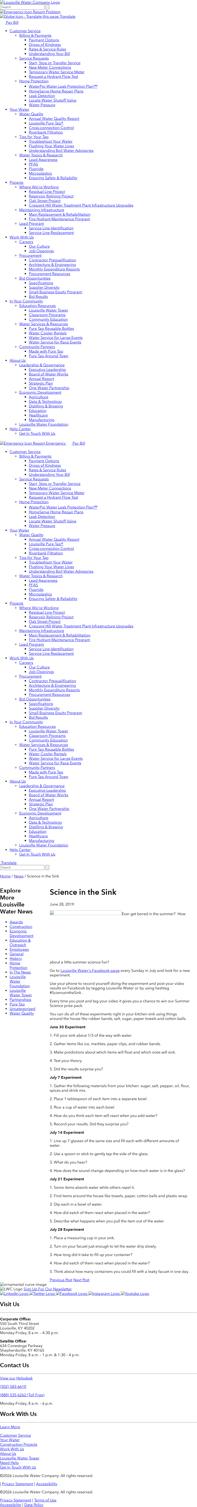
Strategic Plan (41, 383)
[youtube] (135, 1293)
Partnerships (20, 999)
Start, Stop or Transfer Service (54, 63)
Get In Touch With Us (37, 433)
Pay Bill (11, 22)
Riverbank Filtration (46, 132)
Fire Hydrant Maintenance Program (59, 219)
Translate (67, 16)
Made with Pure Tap (46, 351)
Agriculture (38, 397)
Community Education (48, 319)
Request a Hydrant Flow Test (53, 76)
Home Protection (34, 81)
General (17, 954)
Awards (16, 922)
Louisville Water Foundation (43, 424)
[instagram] (104, 1293)
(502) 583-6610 (13, 1386)
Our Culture (39, 246)
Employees (19, 949)
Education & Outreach (20, 942)
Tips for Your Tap (34, 137)
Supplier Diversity (44, 287)
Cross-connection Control (51, 127)
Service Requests (34, 58)
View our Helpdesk (16, 1378)
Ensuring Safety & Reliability (53, 178)
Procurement (30, 255)
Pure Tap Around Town (48, 356)
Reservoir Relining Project (51, 196)
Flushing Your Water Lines (51, 146)
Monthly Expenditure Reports (54, 269)
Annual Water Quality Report (54, 118)
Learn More (10, 1427)
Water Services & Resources (43, 324)
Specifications (41, 283)
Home (5, 876)
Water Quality (31, 114)
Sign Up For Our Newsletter (48, 1289)
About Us (18, 360)
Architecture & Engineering (52, 264)
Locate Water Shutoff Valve (52, 100)
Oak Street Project (45, 200)
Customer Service (25, 31)
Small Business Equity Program (55, 292)
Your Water (19, 109)
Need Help (9, 1462)
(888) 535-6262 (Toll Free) (22, 1395)
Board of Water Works (48, 374)
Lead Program (31, 223)
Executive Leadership (47, 369)
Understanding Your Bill (49, 53)
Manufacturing (41, 419)
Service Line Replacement (51, 232)
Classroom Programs (47, 314)
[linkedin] (15, 1293)
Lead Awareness (43, 159)
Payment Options (44, 40)
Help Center (20, 429)
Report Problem (46, 12)
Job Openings (41, 251)
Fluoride (36, 168)
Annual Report (41, 378)
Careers (26, 241)
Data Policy (33, 1504)
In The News (20, 972)
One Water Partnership (49, 388)
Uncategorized (22, 1008)
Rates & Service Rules (47, 49)
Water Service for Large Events (56, 337)
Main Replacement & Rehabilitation (59, 214)
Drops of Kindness (45, 44)
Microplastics (40, 173)
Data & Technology (45, 401)
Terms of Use (45, 1500)
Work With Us (22, 237)
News (19, 876)
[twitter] (43, 1293)
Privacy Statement (17, 1484)
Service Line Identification (51, 228)
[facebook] (72, 1293)
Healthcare (38, 415)
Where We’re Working (39, 187)
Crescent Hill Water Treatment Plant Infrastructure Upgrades (81, 205)
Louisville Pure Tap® (46, 123)
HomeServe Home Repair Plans (56, 91)
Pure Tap (17, 1004)
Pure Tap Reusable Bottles (51, 328)
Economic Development (40, 392)
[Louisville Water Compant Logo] (30, 2)
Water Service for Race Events (55, 342)
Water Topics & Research (41, 155)
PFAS (33, 164)
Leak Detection (42, 95)
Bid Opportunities (34, 278)
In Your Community (26, 301)
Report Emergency (49, 443)
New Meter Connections (50, 67)
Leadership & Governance (42, 365)
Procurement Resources (49, 273)
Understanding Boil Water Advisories (61, 150)
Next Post (81, 1280)
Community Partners (37, 346)
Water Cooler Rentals (48, 333)
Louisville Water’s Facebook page (90, 970)
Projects (16, 182)
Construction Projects (18, 1444)
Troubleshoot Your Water (51, 141)
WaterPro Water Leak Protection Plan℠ (63, 86)
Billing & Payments (35, 35)
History (16, 958)
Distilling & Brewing (46, 406)
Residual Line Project (47, 191)
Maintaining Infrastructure (41, 210)
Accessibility (46, 1484)
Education (37, 410)
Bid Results (38, 296)
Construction (21, 926)
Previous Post (61, 1280)
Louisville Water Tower (48, 310)
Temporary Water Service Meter (57, 72)
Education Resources (37, 305)
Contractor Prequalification (52, 260)
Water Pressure (42, 105)
